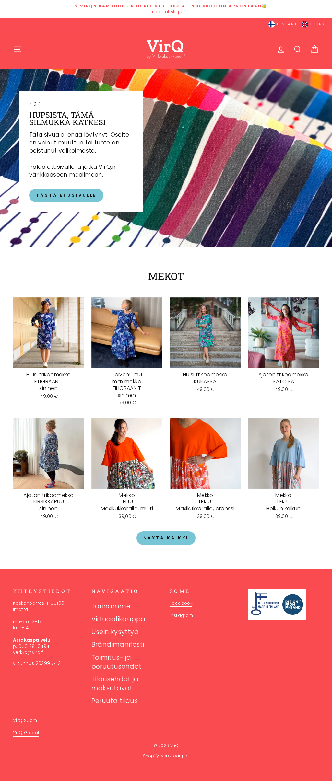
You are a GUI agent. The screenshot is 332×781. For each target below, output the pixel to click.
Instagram (181, 616)
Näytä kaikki (166, 538)
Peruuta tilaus (114, 700)
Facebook (181, 603)
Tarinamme (111, 606)
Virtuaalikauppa (118, 619)
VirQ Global (26, 733)
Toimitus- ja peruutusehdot (116, 662)
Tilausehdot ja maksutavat (115, 683)
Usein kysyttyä (115, 631)
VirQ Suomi (25, 721)
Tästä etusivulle (66, 195)
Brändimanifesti (117, 644)
